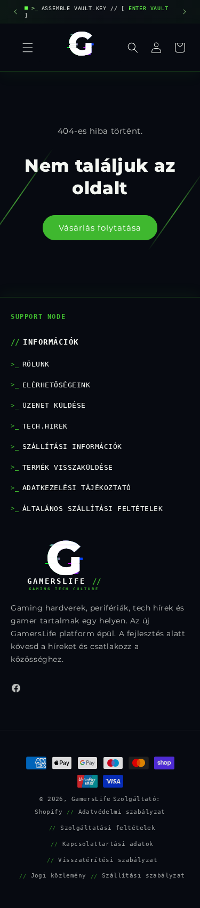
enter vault (149, 8)
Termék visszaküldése (67, 467)
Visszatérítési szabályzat (107, 860)
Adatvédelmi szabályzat (121, 811)
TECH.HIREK (45, 426)
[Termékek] (27, 47)
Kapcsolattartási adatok (108, 844)
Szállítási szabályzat (143, 875)
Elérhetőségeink (56, 385)
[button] (133, 47)
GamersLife (91, 799)
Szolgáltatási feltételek (107, 828)
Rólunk (36, 364)
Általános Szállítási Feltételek (92, 509)
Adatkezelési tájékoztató (76, 488)
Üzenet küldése (54, 405)
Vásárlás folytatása (100, 228)
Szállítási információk (72, 446)
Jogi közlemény (58, 875)
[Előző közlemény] (15, 12)
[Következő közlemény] (184, 12)
